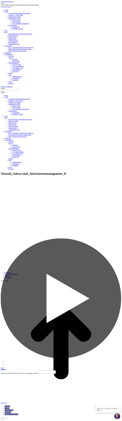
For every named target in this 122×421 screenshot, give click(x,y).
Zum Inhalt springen (7, 1)
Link (2, 368)
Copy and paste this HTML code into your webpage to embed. (19, 373)
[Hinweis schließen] (95, 407)
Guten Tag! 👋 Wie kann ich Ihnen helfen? (107, 409)
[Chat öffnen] (117, 416)
